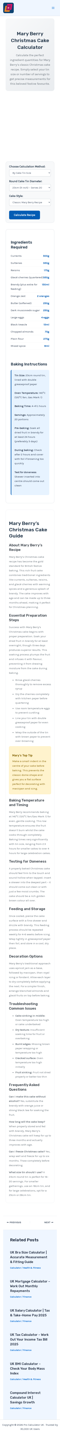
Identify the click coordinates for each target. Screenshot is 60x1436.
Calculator (15, 1267)
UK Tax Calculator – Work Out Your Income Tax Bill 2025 (29, 1339)
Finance (27, 1296)
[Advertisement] (30, 127)
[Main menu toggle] (53, 8)
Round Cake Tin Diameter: (25, 181)
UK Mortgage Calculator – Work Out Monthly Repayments (30, 1286)
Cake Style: (16, 196)
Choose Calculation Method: (27, 166)
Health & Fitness (32, 1267)
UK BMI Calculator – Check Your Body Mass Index (27, 1368)
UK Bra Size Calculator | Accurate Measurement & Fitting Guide (28, 1257)
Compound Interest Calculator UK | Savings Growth (25, 1397)
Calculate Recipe (24, 215)
